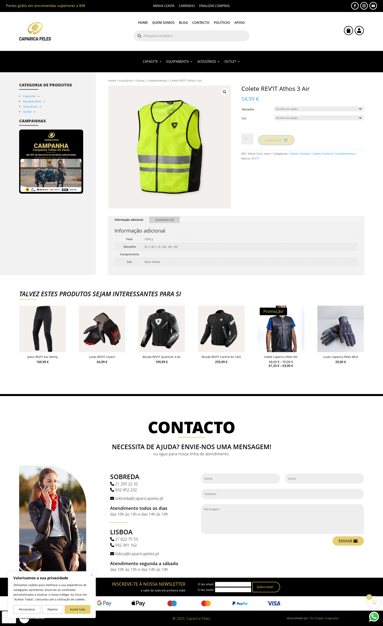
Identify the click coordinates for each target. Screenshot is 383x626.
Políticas (222, 23)
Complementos (157, 80)
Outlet (230, 62)
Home (143, 23)
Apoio (239, 23)
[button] (224, 92)
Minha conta (163, 6)
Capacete (150, 62)
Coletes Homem (299, 154)
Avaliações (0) (164, 220)
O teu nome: (206, 590)
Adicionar (273, 140)
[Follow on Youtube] (373, 6)
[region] (52, 594)
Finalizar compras (214, 6)
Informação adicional (129, 220)
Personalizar (27, 609)
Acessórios (206, 62)
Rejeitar (52, 609)
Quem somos (163, 23)
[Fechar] (91, 574)
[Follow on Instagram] (364, 6)
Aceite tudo (77, 609)
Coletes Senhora (322, 154)
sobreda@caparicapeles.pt (139, 498)
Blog (183, 23)
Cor (244, 118)
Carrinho (187, 6)
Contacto (200, 23)
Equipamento (177, 62)
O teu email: (206, 584)
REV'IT (255, 158)
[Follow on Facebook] (355, 6)
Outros (140, 80)
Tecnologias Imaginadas (324, 618)
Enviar (345, 541)
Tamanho (248, 109)
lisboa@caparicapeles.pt (137, 553)
